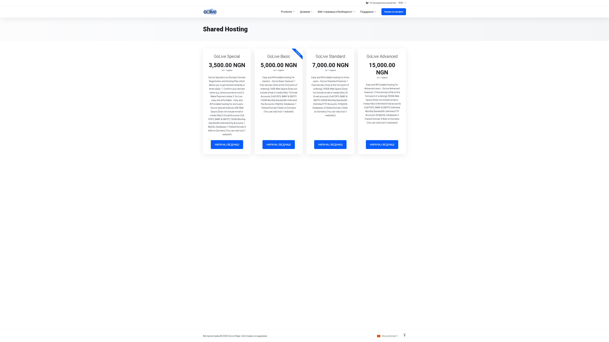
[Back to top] (405, 335)
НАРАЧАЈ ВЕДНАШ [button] (227, 144)
